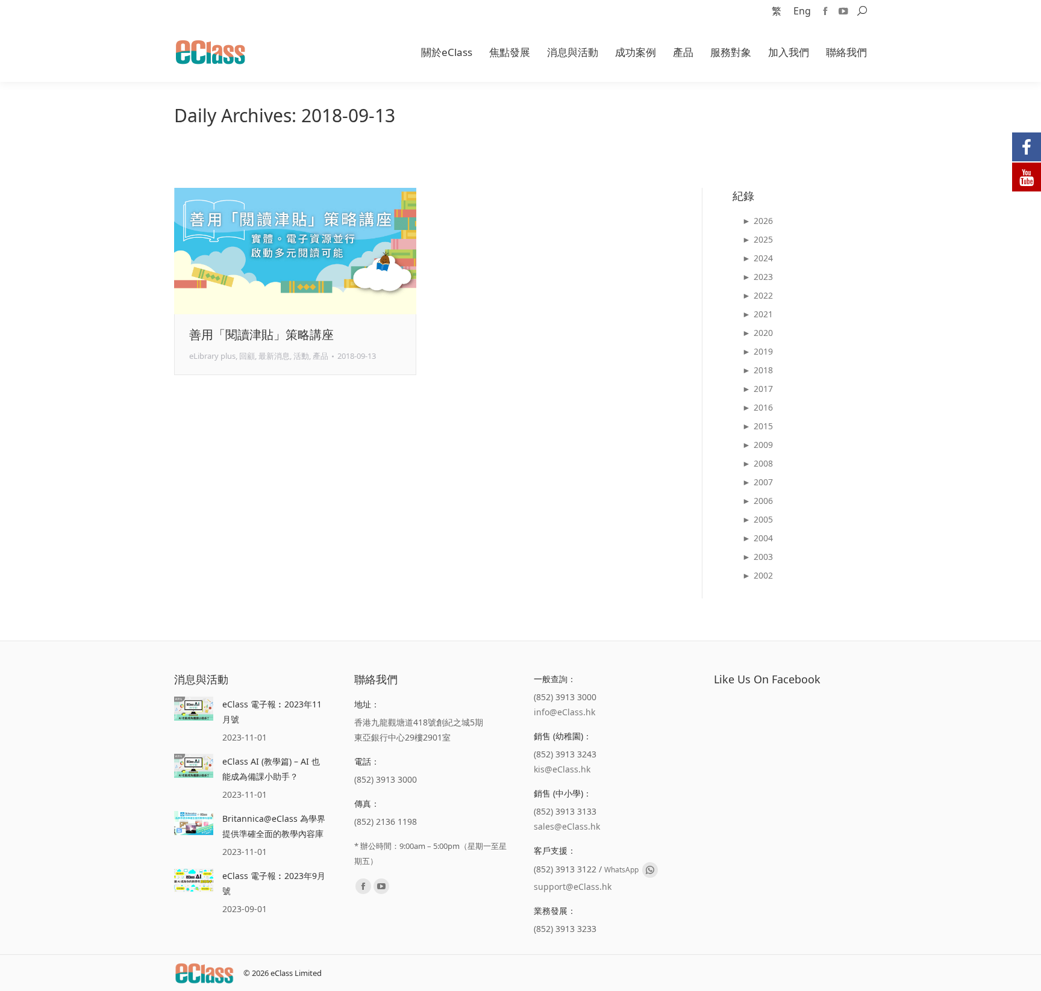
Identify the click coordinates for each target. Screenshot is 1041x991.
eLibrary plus (212, 355)
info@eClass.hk (564, 712)
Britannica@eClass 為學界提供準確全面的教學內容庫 (273, 826)
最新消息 (274, 355)
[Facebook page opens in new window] (825, 11)
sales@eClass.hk (567, 826)
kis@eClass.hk (562, 769)
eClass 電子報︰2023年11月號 (272, 711)
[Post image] (193, 709)
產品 (320, 355)
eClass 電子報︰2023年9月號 (273, 883)
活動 (301, 355)
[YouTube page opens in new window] (843, 11)
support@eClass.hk (572, 886)
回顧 (247, 355)
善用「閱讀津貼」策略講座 (261, 334)
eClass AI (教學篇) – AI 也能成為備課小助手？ (271, 769)
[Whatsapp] (650, 870)
